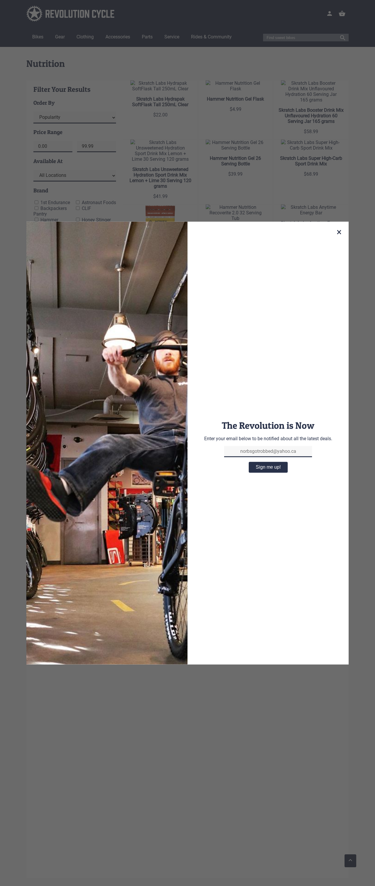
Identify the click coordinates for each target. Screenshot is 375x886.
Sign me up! (268, 467)
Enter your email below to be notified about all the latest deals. (268, 438)
